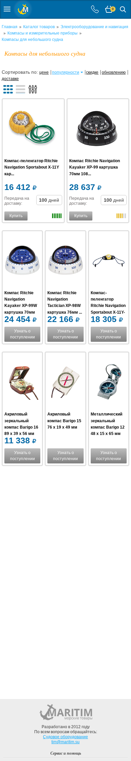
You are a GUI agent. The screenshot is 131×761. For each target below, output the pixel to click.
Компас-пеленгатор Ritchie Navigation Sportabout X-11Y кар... (31, 167)
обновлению (114, 72)
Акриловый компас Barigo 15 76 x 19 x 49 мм (64, 420)
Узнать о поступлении (22, 334)
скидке (92, 72)
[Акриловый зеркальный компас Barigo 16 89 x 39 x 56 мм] (22, 382)
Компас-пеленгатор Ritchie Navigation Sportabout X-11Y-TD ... (108, 306)
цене (44, 72)
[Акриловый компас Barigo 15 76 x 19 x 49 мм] (65, 382)
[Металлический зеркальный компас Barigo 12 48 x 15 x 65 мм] (109, 382)
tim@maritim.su (65, 742)
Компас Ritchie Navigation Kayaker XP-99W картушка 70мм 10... (20, 306)
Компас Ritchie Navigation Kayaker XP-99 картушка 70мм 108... (94, 167)
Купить (16, 215)
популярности (65, 72)
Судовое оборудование (65, 737)
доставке (10, 78)
